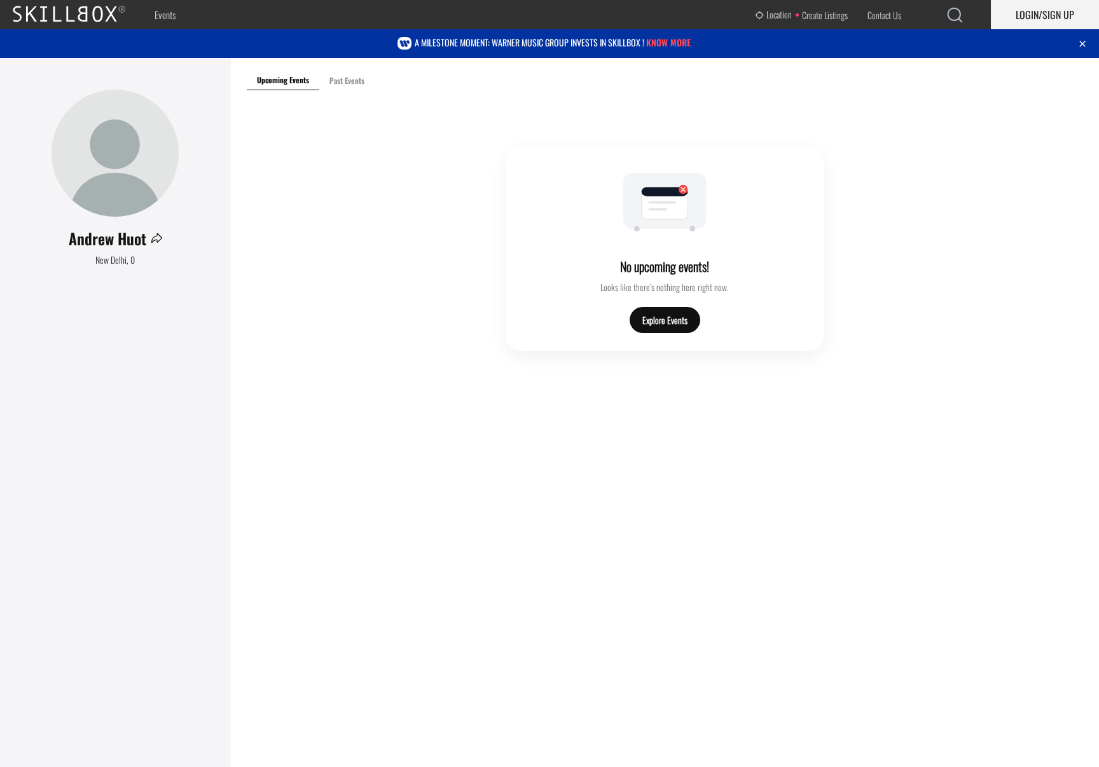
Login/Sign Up (1045, 14)
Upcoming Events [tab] (283, 79)
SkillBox (79, 14)
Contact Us (884, 15)
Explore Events (665, 320)
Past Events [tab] (346, 80)
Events (165, 15)
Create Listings (825, 15)
